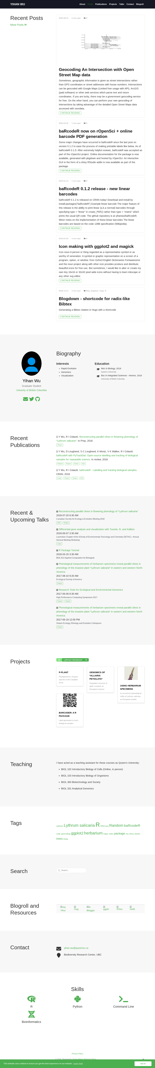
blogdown (94, 291)
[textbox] (71, 870)
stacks (137, 834)
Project (59, 445)
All (59, 660)
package (119, 833)
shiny (131, 834)
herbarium (93, 833)
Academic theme (82, 1059)
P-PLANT (63, 672)
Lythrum (59, 826)
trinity (65, 839)
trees (59, 838)
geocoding (65, 834)
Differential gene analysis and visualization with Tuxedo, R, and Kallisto (97, 529)
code (58, 834)
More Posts (17, 24)
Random (116, 825)
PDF (58, 523)
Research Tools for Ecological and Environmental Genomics (91, 589)
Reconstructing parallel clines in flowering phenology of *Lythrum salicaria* (98, 511)
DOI (83, 464)
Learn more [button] (78, 1064)
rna (127, 834)
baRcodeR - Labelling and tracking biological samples (107, 470)
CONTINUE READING (70, 113)
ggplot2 (77, 833)
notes (111, 834)
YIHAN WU (17, 4)
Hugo (102, 291)
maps (105, 834)
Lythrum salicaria (79, 825)
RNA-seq (104, 826)
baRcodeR (132, 825)
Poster (76, 464)
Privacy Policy (77, 1054)
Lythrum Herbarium (73, 660)
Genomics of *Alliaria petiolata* (97, 675)
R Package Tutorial (69, 550)
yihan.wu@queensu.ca (76, 948)
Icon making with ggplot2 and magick (96, 246)
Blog (88, 291)
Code (59, 478)
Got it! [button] (143, 1064)
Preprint (60, 464)
